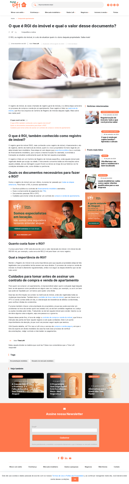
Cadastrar (64, 438)
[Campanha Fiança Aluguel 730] (45, 219)
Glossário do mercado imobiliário (42, 361)
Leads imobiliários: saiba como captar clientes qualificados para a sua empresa (109, 184)
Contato (117, 467)
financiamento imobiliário (47, 189)
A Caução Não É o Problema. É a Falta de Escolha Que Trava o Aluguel (20, 389)
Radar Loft (70, 12)
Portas (115, 12)
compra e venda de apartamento (66, 196)
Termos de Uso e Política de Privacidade (67, 476)
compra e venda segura (63, 326)
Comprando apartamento (26, 18)
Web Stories (102, 467)
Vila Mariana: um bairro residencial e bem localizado (110, 163)
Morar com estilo (17, 12)
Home (13, 18)
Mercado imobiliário (52, 12)
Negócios (84, 12)
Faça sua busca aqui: (46, 5)
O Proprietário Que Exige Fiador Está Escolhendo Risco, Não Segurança (58, 389)
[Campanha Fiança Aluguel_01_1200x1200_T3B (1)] (102, 210)
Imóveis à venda (101, 12)
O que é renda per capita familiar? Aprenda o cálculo (109, 139)
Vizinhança (34, 12)
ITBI (44, 191)
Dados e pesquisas (71, 467)
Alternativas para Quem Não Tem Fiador (97, 391)
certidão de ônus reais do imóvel (51, 297)
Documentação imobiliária (18, 361)
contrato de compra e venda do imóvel (57, 317)
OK (75, 479)
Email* (34, 427)
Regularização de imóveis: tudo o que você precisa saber (109, 120)
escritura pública (62, 150)
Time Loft (21, 340)
